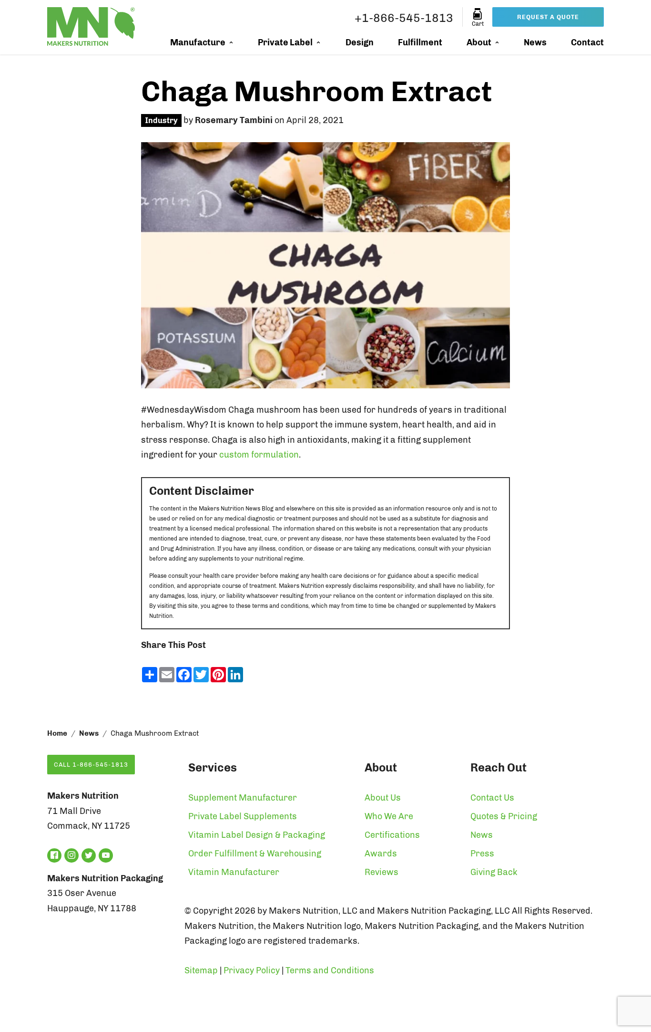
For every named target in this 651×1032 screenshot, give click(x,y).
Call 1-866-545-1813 (91, 764)
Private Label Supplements (242, 816)
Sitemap (201, 970)
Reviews (381, 872)
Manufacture (197, 42)
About (479, 42)
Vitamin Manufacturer (233, 872)
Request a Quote (548, 17)
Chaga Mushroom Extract (316, 91)
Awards (381, 853)
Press (482, 853)
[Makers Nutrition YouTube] (106, 855)
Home (57, 733)
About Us (383, 797)
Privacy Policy (252, 970)
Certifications (392, 835)
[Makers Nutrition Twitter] (88, 855)
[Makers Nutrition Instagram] (71, 855)
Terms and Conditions (329, 970)
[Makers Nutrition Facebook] (54, 855)
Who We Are (389, 816)
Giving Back (494, 872)
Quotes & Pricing (503, 816)
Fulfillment (420, 42)
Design (360, 42)
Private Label (285, 42)
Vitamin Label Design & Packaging (256, 835)
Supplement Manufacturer (242, 797)
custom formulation (259, 454)
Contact (587, 42)
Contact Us (492, 797)
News (535, 42)
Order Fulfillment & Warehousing (254, 853)
